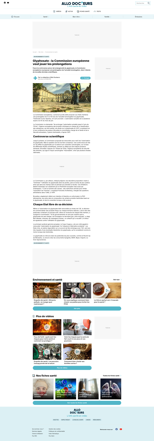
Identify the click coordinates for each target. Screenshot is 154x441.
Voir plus (77, 308)
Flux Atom (51, 436)
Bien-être (76, 17)
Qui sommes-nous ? (38, 429)
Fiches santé (84, 11)
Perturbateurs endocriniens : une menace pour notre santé (64, 394)
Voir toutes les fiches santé (77, 403)
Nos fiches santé (46, 375)
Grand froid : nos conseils (40, 396)
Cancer (88, 420)
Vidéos (58, 11)
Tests (99, 11)
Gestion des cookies (54, 429)
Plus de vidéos (45, 316)
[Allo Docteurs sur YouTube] (8, 3)
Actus (70, 11)
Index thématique (54, 433)
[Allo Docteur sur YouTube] (121, 429)
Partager (86, 78)
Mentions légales (37, 431)
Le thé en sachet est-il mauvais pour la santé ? (106, 301)
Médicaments (97, 420)
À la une (16, 17)
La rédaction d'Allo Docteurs (50, 77)
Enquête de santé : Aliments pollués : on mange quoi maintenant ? (45, 302)
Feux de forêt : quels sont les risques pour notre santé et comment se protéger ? (45, 339)
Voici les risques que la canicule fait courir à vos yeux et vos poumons (76, 339)
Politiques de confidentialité (57, 431)
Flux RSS (34, 436)
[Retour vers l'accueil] (77, 4)
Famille (107, 17)
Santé (45, 17)
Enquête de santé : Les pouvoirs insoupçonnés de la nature (46, 362)
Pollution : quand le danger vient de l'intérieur (86, 395)
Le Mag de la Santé (78, 420)
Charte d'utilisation (37, 433)
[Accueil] (77, 413)
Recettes (56, 420)
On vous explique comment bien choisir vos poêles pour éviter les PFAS (76, 302)
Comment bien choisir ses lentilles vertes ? (74, 362)
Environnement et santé (51, 52)
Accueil (35, 52)
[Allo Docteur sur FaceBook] (5, 3)
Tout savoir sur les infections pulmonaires (109, 395)
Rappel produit (65, 420)
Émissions (138, 17)
